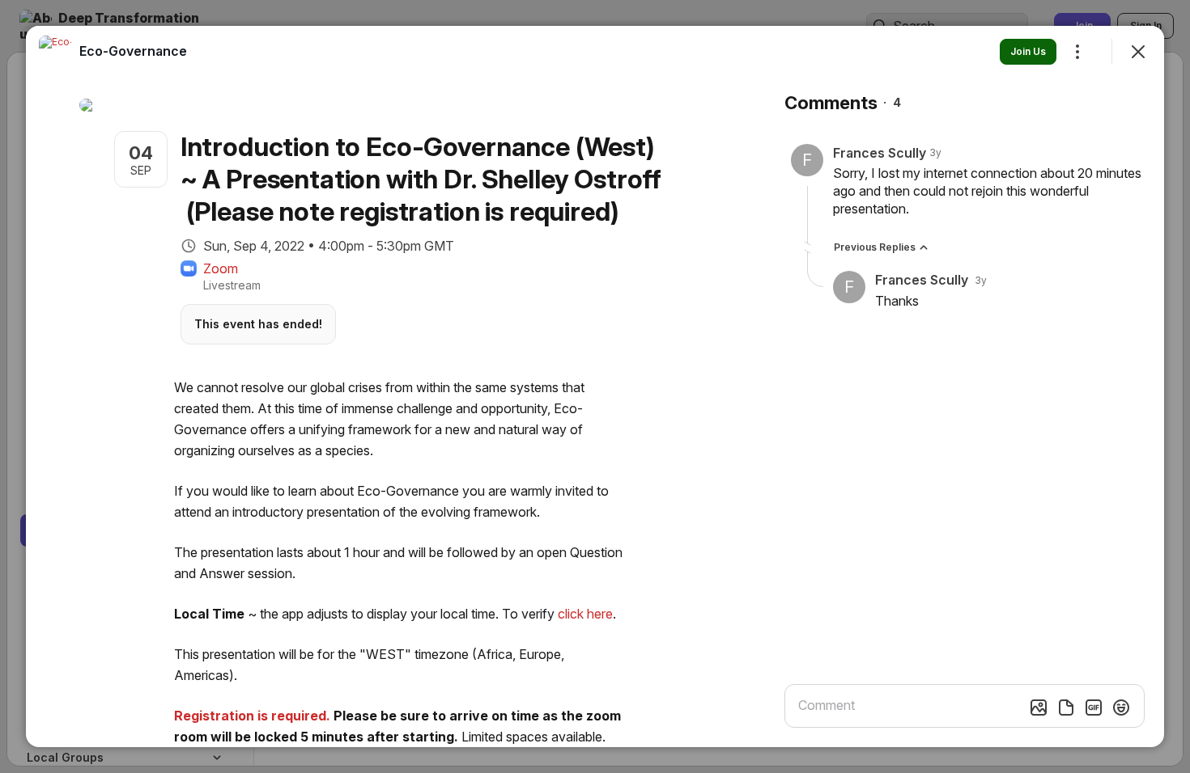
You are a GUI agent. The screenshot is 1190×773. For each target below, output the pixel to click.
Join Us (1028, 51)
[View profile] (55, 52)
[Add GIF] (1094, 707)
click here (585, 614)
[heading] (133, 51)
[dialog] (595, 386)
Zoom (220, 268)
